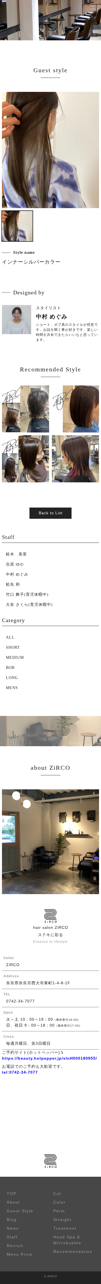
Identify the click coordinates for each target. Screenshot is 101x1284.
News (13, 1228)
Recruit (15, 1245)
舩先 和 (13, 584)
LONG (12, 678)
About (13, 1202)
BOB (10, 668)
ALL (10, 637)
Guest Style (20, 1211)
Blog (12, 1219)
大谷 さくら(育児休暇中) (29, 605)
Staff (12, 1237)
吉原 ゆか (15, 564)
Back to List (51, 513)
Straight (62, 1219)
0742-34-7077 (20, 1001)
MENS (12, 688)
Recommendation (73, 1251)
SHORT (13, 647)
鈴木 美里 (16, 554)
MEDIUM (15, 657)
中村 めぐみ (17, 574)
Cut (57, 1193)
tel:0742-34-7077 (20, 1072)
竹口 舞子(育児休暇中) (27, 594)
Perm (59, 1211)
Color (59, 1202)
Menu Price (20, 1254)
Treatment (65, 1228)
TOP (12, 1193)
